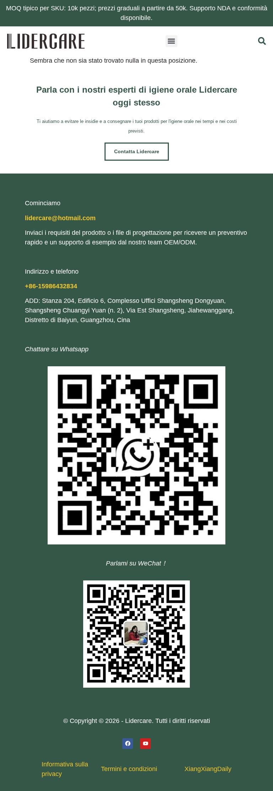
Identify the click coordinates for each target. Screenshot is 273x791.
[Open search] (262, 41)
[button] (171, 41)
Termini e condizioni (129, 768)
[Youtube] (145, 743)
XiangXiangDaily (207, 768)
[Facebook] (127, 743)
